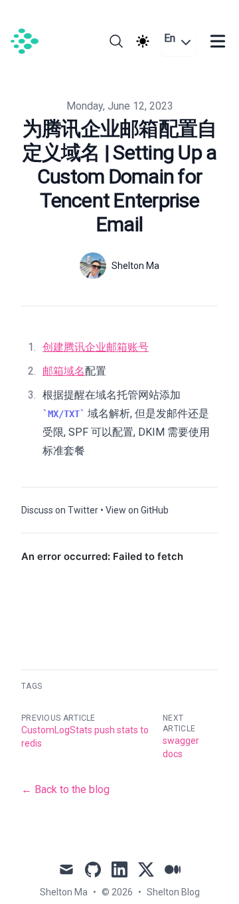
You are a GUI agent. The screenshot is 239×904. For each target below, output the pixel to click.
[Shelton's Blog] (28, 41)
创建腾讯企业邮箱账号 (95, 347)
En (169, 38)
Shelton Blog (173, 892)
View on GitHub (137, 510)
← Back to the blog (65, 789)
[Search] (116, 41)
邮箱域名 (63, 371)
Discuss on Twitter (59, 510)
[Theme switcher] (143, 41)
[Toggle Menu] (217, 41)
